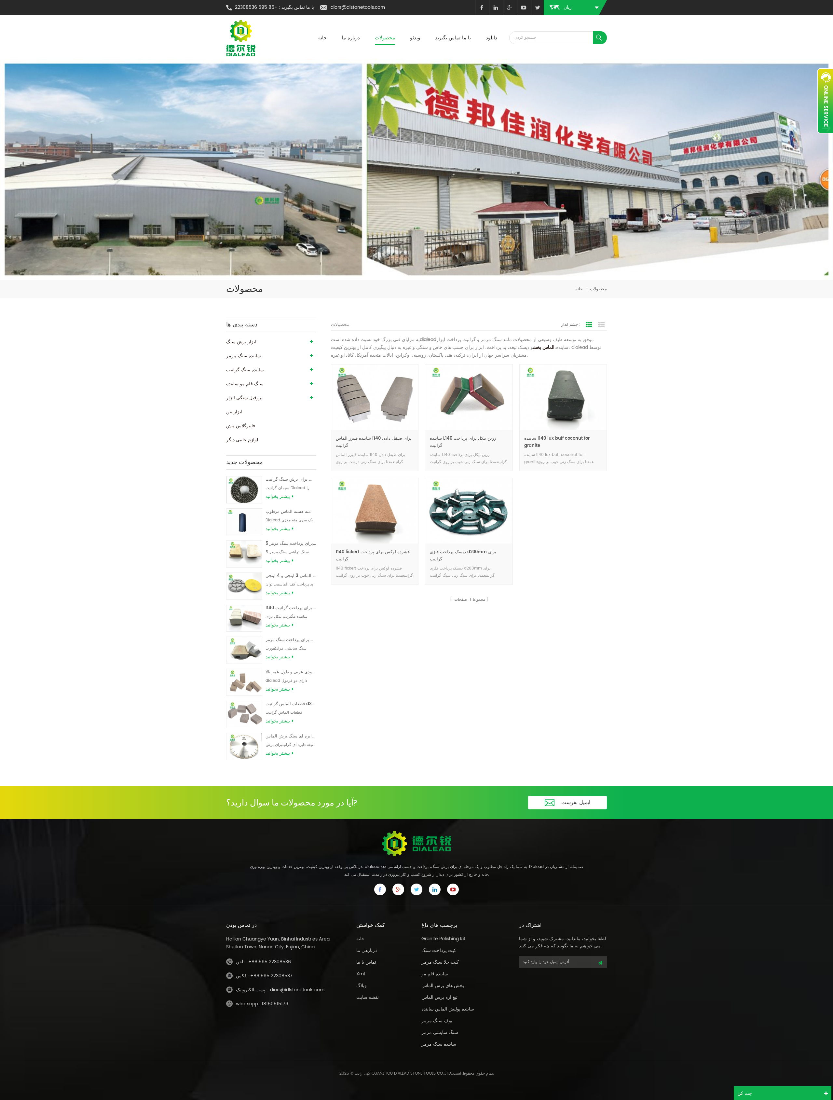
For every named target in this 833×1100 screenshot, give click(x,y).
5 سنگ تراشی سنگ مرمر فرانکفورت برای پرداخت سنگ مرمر (291, 543)
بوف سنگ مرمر (436, 1020)
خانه (322, 38)
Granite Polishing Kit (443, 938)
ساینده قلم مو (434, 974)
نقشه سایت (367, 997)
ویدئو (415, 38)
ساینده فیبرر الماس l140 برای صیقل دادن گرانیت (374, 442)
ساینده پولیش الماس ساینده (447, 1009)
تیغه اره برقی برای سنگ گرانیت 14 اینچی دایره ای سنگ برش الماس (291, 736)
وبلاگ (361, 985)
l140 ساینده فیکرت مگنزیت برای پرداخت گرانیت (291, 608)
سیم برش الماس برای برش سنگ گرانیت (291, 479)
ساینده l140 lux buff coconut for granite (557, 442)
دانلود (491, 38)
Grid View (589, 325)
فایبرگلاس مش (240, 426)
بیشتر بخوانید (278, 496)
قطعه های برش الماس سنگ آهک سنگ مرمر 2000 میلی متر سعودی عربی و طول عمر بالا (291, 672)
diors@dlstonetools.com (358, 7)
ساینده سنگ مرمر (243, 356)
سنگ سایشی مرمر (439, 1032)
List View (601, 325)
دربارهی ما (366, 950)
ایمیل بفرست (575, 802)
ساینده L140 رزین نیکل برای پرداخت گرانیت (463, 442)
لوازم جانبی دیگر (242, 440)
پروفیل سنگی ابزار (244, 398)
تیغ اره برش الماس (439, 997)
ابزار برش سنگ (241, 342)
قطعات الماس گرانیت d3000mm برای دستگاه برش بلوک (291, 704)
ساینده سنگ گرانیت (245, 370)
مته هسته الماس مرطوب (288, 511)
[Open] (825, 100)
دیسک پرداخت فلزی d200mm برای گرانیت (463, 556)
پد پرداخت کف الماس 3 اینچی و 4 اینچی (291, 575)
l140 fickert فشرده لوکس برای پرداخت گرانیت (373, 556)
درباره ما (351, 38)
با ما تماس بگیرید (453, 38)
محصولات (385, 38)
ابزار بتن (234, 412)
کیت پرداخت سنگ (438, 950)
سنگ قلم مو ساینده (245, 384)
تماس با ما (366, 962)
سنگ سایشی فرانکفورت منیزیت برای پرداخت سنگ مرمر (291, 640)
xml (360, 974)
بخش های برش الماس (442, 985)
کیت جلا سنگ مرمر (440, 962)
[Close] (825, 137)
